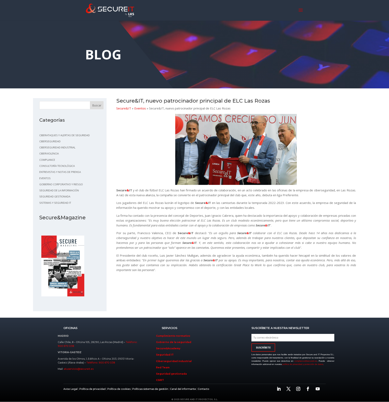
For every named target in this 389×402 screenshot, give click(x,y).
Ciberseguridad (50, 141)
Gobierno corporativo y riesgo (61, 184)
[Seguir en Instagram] (298, 389)
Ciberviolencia (49, 153)
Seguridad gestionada (54, 196)
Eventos (45, 178)
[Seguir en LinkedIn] (279, 389)
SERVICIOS (169, 328)
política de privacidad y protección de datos (302, 364)
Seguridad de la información (59, 190)
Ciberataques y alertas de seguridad (64, 135)
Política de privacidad (92, 388)
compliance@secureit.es (305, 361)
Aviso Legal (70, 388)
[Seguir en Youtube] (318, 389)
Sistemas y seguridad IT (55, 203)
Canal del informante (183, 388)
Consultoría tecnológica (57, 166)
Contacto (203, 388)
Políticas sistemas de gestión (150, 388)
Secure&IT (123, 108)
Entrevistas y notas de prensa (60, 172)
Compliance (47, 160)
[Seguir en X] (288, 389)
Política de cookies (118, 388)
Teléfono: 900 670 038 (100, 362)
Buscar (96, 105)
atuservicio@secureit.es (79, 368)
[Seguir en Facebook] (308, 389)
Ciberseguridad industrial (57, 147)
